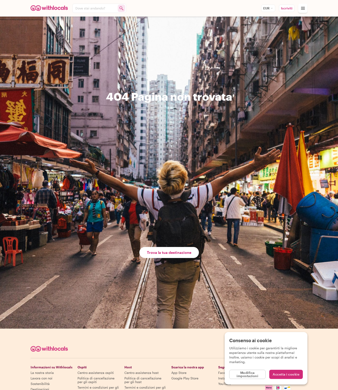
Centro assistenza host (141, 373)
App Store (178, 373)
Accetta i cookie (286, 374)
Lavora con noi (41, 378)
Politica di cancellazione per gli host (142, 380)
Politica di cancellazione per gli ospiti (96, 380)
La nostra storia (42, 373)
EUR (266, 8)
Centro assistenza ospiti (95, 373)
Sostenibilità (40, 384)
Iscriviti (286, 8)
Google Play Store (184, 378)
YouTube (224, 384)
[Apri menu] (302, 8)
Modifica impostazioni (247, 374)
